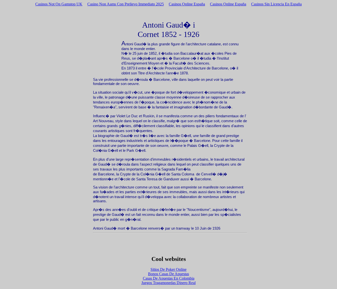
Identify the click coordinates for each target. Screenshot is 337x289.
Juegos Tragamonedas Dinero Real (168, 283)
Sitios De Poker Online (168, 269)
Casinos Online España (187, 4)
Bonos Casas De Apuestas (168, 274)
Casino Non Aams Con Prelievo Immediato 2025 (125, 4)
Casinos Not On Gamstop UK (58, 4)
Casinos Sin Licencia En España (276, 4)
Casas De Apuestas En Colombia (168, 278)
